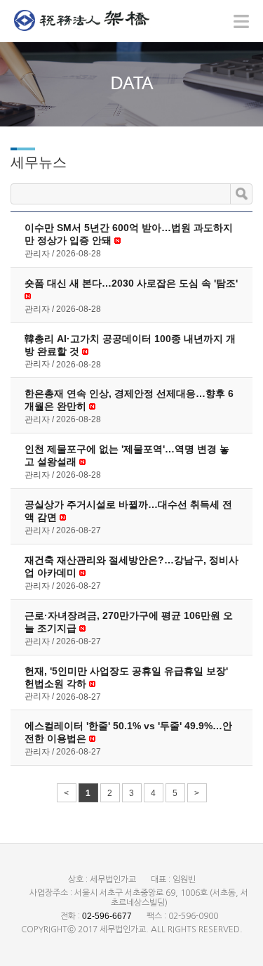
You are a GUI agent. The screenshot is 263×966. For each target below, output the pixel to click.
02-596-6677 (107, 916)
